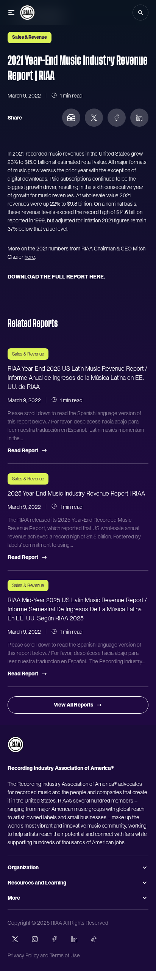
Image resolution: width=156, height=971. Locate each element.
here (30, 257)
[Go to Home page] (27, 12)
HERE (96, 277)
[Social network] (15, 939)
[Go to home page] (15, 744)
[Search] (140, 12)
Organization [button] (23, 867)
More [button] (14, 898)
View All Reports (73, 705)
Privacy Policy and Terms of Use (44, 955)
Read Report (23, 450)
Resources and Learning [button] (37, 883)
